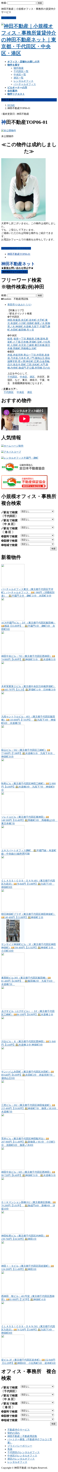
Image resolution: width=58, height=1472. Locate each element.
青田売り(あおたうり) (19, 304)
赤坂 (9, 355)
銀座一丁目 (20, 338)
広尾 (36, 361)
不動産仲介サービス (18, 1429)
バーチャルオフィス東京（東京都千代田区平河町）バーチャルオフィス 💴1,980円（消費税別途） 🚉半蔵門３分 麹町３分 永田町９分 (27, 592)
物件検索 (19, 68)
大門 (42, 364)
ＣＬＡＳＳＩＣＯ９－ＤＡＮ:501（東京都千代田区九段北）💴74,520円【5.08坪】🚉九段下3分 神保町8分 (28, 1329)
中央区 (23, 376)
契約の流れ (13, 1433)
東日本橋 (40, 345)
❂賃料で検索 (9, 536)
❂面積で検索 (9, 540)
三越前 (30, 345)
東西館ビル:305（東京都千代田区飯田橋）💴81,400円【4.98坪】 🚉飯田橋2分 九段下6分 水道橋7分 (28, 981)
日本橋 (24, 342)
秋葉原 (16, 320)
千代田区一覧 (21, 71)
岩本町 (33, 320)
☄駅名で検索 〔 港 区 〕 (9, 530)
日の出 (46, 367)
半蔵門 (43, 326)
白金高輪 (44, 361)
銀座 (9, 338)
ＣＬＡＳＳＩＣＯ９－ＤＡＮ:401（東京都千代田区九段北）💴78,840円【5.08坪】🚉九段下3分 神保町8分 (28, 883)
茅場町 (33, 342)
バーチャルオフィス (25, 84)
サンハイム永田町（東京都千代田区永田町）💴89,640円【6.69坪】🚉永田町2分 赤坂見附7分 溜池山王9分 (28, 1074)
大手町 (41, 320)
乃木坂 (14, 358)
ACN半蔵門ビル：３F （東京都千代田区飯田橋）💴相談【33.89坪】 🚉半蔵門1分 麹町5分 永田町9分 (28, 625)
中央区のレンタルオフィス (22, 1455)
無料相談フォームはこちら (14, 271)
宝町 (39, 342)
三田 (29, 364)
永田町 (14, 329)
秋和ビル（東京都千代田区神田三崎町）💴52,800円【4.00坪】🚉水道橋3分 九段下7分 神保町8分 (28, 786)
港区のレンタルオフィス (21, 1459)
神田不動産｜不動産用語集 (22, 1436)
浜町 (34, 348)
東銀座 (30, 338)
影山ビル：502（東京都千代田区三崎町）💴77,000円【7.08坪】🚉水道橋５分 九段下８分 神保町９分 (28, 753)
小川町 (22, 323)
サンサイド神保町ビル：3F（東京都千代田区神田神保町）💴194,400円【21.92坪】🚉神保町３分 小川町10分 (28, 947)
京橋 (37, 338)
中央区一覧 (20, 74)
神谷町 (29, 361)
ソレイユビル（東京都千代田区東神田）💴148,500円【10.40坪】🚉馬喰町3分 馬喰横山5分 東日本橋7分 (29, 820)
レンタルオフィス (23, 81)
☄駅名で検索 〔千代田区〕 (9, 514)
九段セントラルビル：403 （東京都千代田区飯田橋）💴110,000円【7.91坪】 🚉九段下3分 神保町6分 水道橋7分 (28, 719)
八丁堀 (16, 342)
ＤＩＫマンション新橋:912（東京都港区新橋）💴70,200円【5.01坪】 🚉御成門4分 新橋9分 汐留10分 (28, 1205)
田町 (23, 364)
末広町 (24, 320)
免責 (9, 1449)
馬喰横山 (26, 348)
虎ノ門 (30, 358)
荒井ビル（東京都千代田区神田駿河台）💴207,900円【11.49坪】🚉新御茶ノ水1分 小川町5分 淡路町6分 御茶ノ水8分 (28, 1141)
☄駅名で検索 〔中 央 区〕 (9, 522)
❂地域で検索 (9, 545)
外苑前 (40, 355)
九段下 (35, 326)
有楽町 (14, 323)
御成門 (22, 367)
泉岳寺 (16, 364)
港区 (32, 376)
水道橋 (27, 326)
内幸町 (14, 367)
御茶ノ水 (40, 323)
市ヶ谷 (30, 329)
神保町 (19, 326)
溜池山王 (40, 358)
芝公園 (30, 367)
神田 (9, 320)
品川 (9, 364)
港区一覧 (19, 77)
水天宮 (22, 345)
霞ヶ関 (21, 361)
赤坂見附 (18, 355)
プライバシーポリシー (19, 1446)
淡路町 (30, 323)
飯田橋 (22, 329)
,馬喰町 (16, 348)
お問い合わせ (8, 17)
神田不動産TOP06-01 (18, 254)
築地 (42, 338)
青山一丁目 (30, 355)
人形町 (14, 345)
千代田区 (12, 376)
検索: (4, 3)
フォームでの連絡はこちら (16, 248)
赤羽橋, (39, 367)
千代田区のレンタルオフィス (23, 1452)
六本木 (22, 358)
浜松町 (36, 364)
